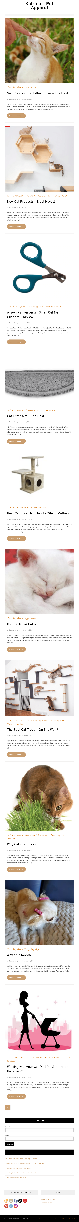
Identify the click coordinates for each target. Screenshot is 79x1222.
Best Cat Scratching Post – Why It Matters (38, 514)
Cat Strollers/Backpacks (38, 1057)
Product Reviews (53, 306)
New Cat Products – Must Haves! (31, 202)
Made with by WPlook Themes (65, 1218)
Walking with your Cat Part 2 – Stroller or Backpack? (37, 1069)
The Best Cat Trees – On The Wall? (32, 730)
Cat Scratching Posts (36, 720)
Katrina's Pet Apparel (39, 6)
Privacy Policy (46, 1203)
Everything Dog (31, 949)
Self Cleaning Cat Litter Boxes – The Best (37, 93)
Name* (7, 1127)
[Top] (39, 1219)
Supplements (30, 618)
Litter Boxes (30, 87)
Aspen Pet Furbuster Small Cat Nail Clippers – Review (33, 315)
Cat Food (30, 835)
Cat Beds (30, 195)
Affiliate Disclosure (48, 1200)
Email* (7, 1135)
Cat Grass (43, 835)
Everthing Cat (45, 195)
